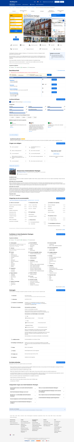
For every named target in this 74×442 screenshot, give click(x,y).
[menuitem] (12, 4)
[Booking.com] (13, 1)
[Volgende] (64, 28)
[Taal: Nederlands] (38, 2)
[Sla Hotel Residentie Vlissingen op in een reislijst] (50, 15)
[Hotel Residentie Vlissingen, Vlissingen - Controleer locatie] (24, 17)
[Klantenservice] (40, 2)
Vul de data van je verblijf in (36, 303)
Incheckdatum (12, 19)
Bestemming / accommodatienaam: (15, 16)
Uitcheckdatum (12, 22)
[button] (16, 27)
